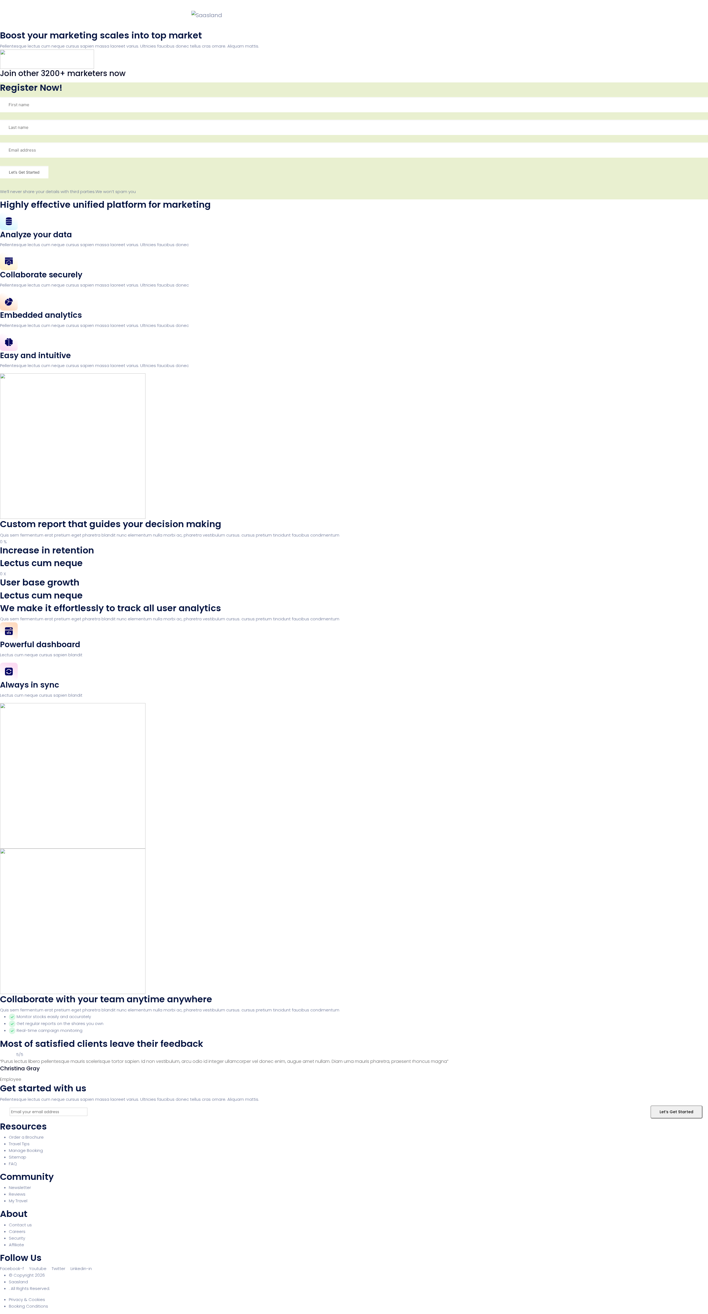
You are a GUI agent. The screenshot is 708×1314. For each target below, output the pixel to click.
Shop (398, 15)
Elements (426, 15)
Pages (321, 15)
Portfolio (350, 15)
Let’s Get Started (676, 1112)
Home (296, 15)
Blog (376, 15)
